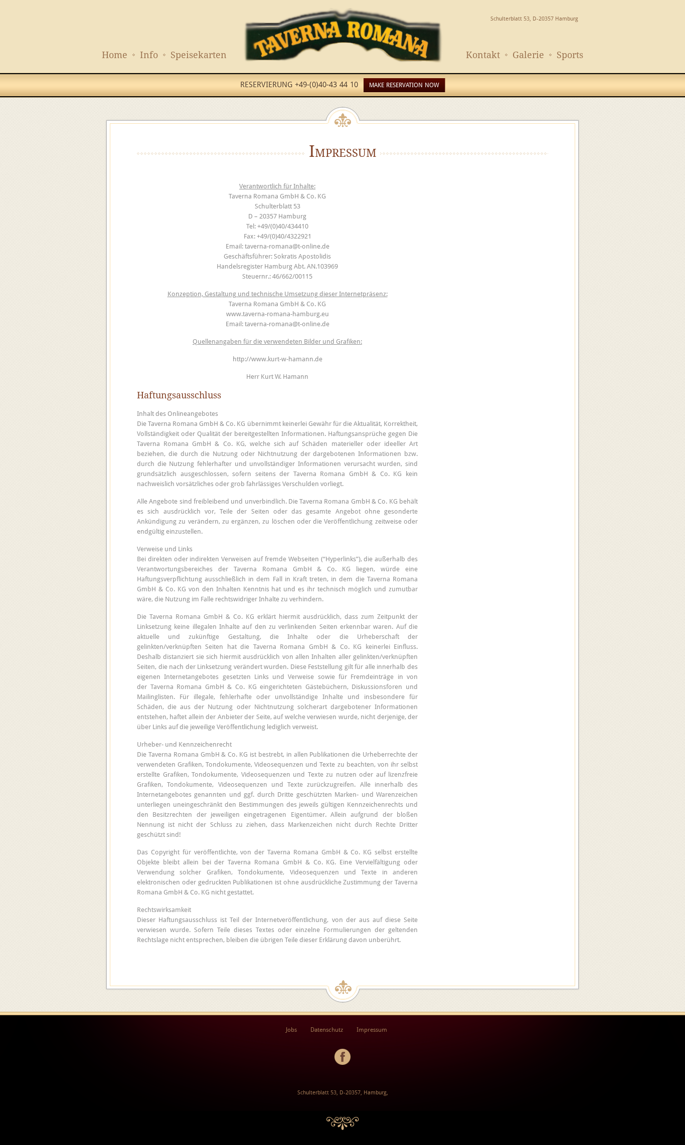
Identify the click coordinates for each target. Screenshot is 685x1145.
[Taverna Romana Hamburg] (342, 62)
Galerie (528, 55)
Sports (570, 55)
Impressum (372, 1029)
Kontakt (483, 55)
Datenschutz (326, 1029)
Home (114, 55)
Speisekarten (198, 55)
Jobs (291, 1029)
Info (149, 55)
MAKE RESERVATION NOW (404, 85)
